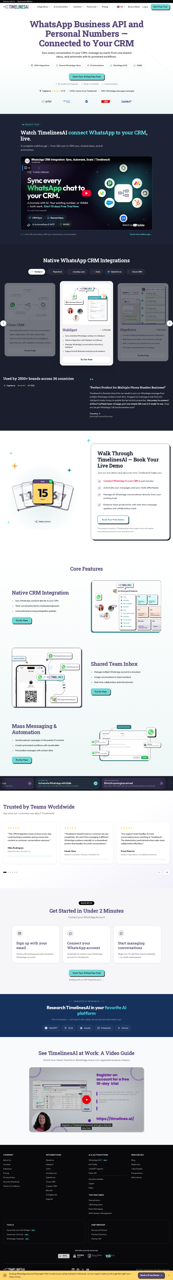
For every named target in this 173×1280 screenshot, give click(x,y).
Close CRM (137, 272)
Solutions (77, 7)
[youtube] (87, 1269)
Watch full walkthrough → (141, 234)
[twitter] (82, 1269)
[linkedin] (73, 1269)
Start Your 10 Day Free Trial (87, 76)
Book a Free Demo (149, 1275)
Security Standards (11, 1182)
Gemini (125, 1028)
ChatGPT (53, 1028)
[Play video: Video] (86, 1099)
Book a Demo (134, 7)
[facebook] (78, 1269)
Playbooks (135, 1164)
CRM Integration (96, 1204)
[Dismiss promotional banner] (168, 1275)
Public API (93, 1173)
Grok (70, 1028)
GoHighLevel (51, 1195)
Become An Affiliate (25, 1)
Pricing (105, 7)
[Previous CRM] (3, 323)
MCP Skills (93, 1164)
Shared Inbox (94, 1200)
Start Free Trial (160, 7)
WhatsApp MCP (98, 1160)
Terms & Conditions (11, 1186)
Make (91, 1188)
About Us (7, 1160)
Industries (7, 1169)
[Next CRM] (170, 323)
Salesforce (116, 272)
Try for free (86, 359)
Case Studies (136, 1169)
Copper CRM (51, 1186)
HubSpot (38, 272)
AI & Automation (61, 7)
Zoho (98, 272)
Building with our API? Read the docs (86, 980)
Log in (145, 7)
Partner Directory (99, 1234)
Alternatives (136, 1177)
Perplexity (106, 1028)
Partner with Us (9, 1)
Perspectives (136, 1173)
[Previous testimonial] (159, 872)
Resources (91, 7)
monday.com (79, 272)
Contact (6, 1164)
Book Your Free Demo (113, 519)
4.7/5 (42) (105, 330)
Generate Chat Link (17, 1234)
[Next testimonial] (167, 872)
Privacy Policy (9, 1177)
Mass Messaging (96, 1209)
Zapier (91, 1183)
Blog (133, 1160)
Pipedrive (57, 272)
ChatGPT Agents (96, 1169)
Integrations (42, 7)
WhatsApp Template (18, 1239)
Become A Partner (99, 1230)
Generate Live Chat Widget (21, 1230)
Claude (87, 1028)
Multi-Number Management (100, 1213)
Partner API (96, 1239)
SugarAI (49, 1199)
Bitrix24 (49, 1190)
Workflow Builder (96, 1179)
